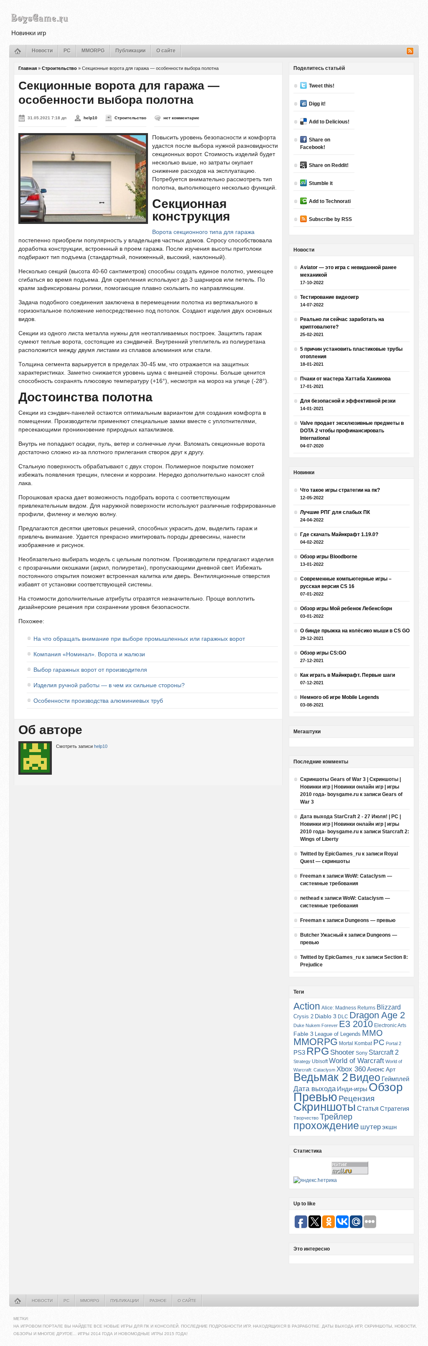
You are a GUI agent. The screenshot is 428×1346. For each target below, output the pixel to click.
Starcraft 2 (384, 1052)
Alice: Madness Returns (348, 1008)
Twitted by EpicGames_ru (330, 854)
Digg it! (317, 104)
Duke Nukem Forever (315, 1025)
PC (67, 51)
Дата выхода (314, 1089)
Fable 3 (303, 1034)
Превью (315, 1097)
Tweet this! (321, 86)
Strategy (302, 1061)
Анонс (376, 1069)
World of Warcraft (356, 1060)
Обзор (386, 1087)
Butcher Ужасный (321, 935)
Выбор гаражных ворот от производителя (90, 669)
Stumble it (321, 183)
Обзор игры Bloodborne (328, 557)
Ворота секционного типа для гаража (203, 232)
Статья (368, 1108)
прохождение (326, 1125)
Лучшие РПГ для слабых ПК (335, 512)
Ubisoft (320, 1061)
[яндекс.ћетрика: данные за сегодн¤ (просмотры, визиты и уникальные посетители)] (315, 1180)
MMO (372, 1033)
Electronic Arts (390, 1025)
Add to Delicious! (329, 122)
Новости (42, 51)
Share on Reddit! (329, 165)
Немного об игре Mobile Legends (339, 697)
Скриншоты (324, 1106)
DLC (343, 1016)
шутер (370, 1127)
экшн (389, 1126)
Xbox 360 (351, 1069)
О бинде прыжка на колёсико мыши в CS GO (355, 631)
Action (306, 1006)
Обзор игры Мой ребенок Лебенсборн (346, 608)
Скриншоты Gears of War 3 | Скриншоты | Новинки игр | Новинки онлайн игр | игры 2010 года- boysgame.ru (350, 786)
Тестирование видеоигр (329, 297)
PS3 (299, 1052)
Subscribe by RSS (330, 219)
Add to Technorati (330, 201)
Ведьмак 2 (320, 1077)
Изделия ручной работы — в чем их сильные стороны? (109, 685)
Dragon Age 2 (377, 1015)
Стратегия (394, 1108)
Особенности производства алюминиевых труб (98, 700)
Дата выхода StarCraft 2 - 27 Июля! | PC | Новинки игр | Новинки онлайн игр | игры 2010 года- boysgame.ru (350, 824)
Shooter (342, 1052)
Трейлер (336, 1116)
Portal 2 (393, 1043)
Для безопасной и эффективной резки (347, 401)
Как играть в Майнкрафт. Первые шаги (347, 675)
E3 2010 (356, 1024)
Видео (364, 1077)
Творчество (305, 1117)
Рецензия (356, 1098)
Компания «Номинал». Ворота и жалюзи (89, 654)
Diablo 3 (325, 1016)
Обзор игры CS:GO (323, 653)
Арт (390, 1069)
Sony (361, 1053)
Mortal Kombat (355, 1043)
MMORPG (93, 51)
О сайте (166, 51)
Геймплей (395, 1078)
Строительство (59, 68)
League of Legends (338, 1034)
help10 (90, 118)
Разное (158, 1300)
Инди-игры (352, 1089)
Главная (27, 68)
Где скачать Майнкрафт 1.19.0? (339, 534)
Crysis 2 (303, 1016)
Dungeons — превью (370, 920)
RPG (317, 1051)
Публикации (130, 51)
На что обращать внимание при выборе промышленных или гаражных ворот (139, 638)
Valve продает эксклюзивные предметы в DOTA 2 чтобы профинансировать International (352, 430)
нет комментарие (181, 118)
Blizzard (389, 1007)
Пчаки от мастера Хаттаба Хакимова (345, 379)
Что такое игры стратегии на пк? (340, 490)
